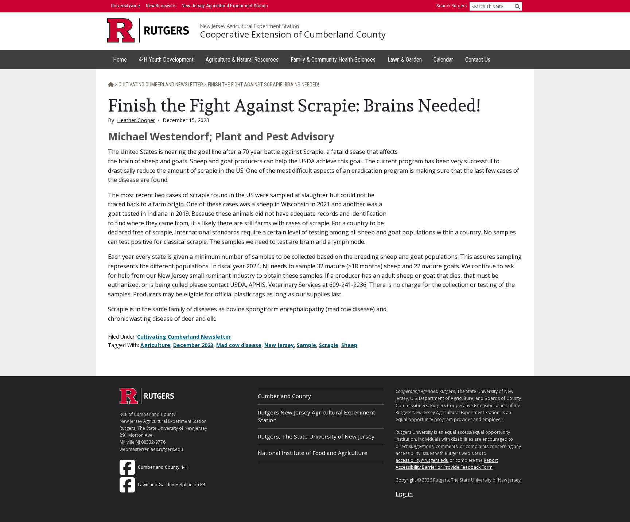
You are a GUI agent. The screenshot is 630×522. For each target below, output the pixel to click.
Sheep (349, 345)
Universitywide (125, 5)
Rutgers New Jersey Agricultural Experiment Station (316, 416)
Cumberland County (284, 396)
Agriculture (155, 345)
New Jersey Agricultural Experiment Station (249, 26)
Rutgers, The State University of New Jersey (316, 436)
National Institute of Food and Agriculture (313, 452)
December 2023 (193, 345)
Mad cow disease (238, 345)
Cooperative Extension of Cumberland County (293, 34)
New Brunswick (161, 5)
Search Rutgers (451, 5)
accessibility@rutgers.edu (422, 460)
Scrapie (328, 345)
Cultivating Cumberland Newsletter (184, 336)
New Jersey (279, 345)
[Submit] (517, 6)
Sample (306, 345)
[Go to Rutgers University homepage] (148, 30)
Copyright (406, 480)
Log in (404, 494)
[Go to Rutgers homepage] (147, 402)
